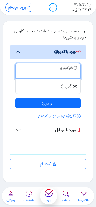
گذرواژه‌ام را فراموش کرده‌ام (57, 116)
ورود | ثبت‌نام (17, 8)
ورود (45, 103)
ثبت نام (46, 164)
